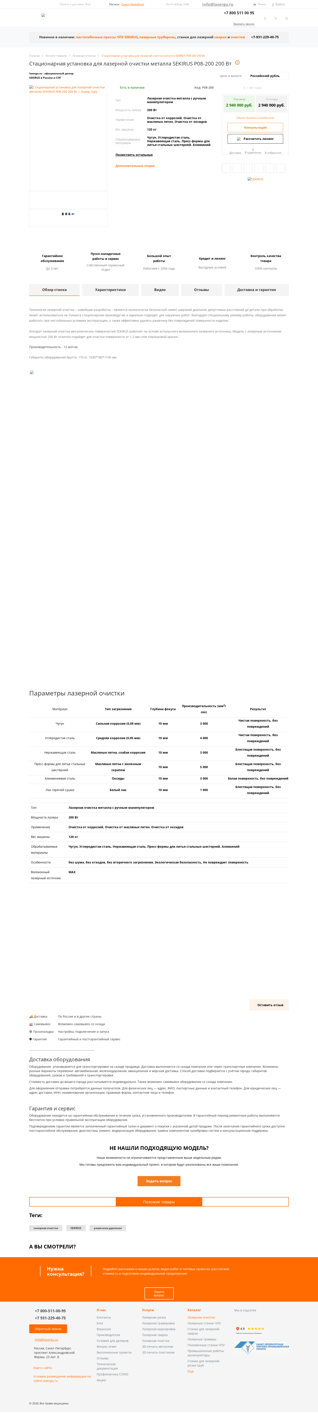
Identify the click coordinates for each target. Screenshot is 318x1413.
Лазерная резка (154, 1317)
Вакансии (104, 1329)
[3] (232, 88)
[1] (224, 88)
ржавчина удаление (108, 1228)
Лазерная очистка (155, 1341)
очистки (238, 37)
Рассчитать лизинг (259, 139)
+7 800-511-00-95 (50, 1310)
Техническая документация (107, 1366)
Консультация (255, 127)
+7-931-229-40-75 (265, 37)
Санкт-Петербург (132, 4)
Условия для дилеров (112, 1341)
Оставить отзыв (270, 1005)
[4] (236, 88)
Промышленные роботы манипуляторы (206, 1353)
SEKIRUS (76, 1228)
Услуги (148, 1310)
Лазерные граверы (202, 1339)
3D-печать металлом (157, 1346)
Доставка (235, 152)
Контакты (104, 1317)
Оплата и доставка (72, 4)
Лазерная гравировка (158, 1323)
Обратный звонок (48, 1329)
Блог (88, 4)
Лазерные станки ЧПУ (204, 1323)
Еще (191, 1371)
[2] (228, 88)
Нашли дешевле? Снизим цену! (255, 117)
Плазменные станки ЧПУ (206, 1345)
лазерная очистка (46, 1228)
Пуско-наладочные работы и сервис (105, 256)
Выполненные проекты (114, 1352)
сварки (220, 37)
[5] (239, 88)
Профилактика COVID (112, 1374)
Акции (101, 1380)
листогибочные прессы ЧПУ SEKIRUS (107, 37)
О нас (101, 1310)
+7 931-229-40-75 (50, 1317)
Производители (108, 1335)
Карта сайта (43, 1368)
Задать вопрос (159, 1293)
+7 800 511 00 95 (239, 12)
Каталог (194, 1310)
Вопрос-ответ (107, 1346)
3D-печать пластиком (158, 1352)
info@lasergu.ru (217, 4)
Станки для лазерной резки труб (203, 1363)
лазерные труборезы (157, 37)
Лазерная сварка (155, 1335)
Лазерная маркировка (158, 1329)
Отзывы (103, 1358)
